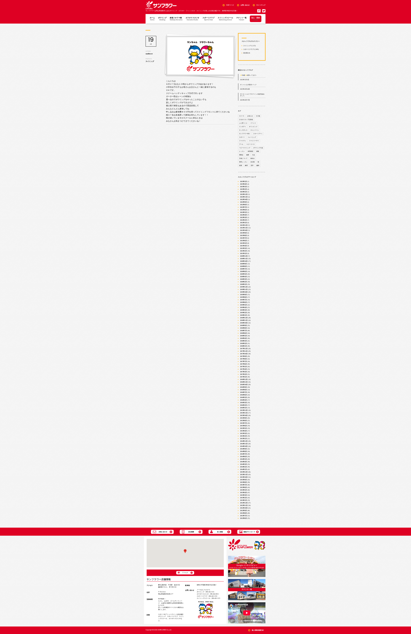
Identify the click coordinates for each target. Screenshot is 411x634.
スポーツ (242, 137)
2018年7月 (243, 330)
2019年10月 (244, 292)
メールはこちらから (203, 590)
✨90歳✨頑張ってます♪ (248, 75)
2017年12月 (244, 348)
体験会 (241, 155)
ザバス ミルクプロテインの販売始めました (252, 94)
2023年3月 (243, 186)
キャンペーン (254, 130)
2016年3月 (243, 402)
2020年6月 (243, 271)
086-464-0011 (208, 594)
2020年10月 (244, 261)
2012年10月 (244, 508)
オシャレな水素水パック (248, 84)
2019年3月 (243, 310)
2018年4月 (243, 338)
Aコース (241, 116)
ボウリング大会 (258, 148)
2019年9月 (243, 294)
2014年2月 (243, 467)
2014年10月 (244, 446)
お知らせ (250, 116)
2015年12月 (244, 410)
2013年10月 (244, 477)
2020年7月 (243, 269)
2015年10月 (244, 415)
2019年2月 (243, 312)
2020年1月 (243, 284)
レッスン (242, 151)
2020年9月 (243, 264)
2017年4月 (243, 369)
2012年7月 (243, 515)
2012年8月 (243, 513)
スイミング (247, 46)
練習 (246, 165)
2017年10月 (244, 354)
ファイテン (242, 140)
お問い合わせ (245, 5)
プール (241, 144)
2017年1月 (243, 377)
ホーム (152, 19)
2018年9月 (243, 325)
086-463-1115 (208, 598)
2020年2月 (243, 282)
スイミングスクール (225, 19)
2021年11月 (244, 228)
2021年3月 (243, 248)
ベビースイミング (244, 148)
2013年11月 (244, 474)
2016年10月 (244, 384)
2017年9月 (243, 356)
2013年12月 (244, 472)
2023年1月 (243, 192)
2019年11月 (244, 289)
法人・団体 (255, 18)
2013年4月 (243, 492)
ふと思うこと (243, 123)
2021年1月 (243, 253)
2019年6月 (243, 302)
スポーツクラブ (208, 19)
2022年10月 (244, 199)
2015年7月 (243, 423)
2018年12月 (244, 318)
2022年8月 (243, 204)
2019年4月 (243, 307)
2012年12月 (244, 503)
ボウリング (162, 19)
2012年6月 (243, 518)
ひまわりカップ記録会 (246, 119)
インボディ (242, 126)
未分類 (245, 53)
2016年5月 (243, 397)
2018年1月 (243, 346)
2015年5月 (243, 428)
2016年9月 (243, 387)
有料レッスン (243, 162)
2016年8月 (243, 390)
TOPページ (230, 5)
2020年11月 (244, 258)
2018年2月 (243, 343)
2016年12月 (244, 379)
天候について (243, 158)
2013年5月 (243, 490)
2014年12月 (244, 441)
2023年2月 (243, 189)
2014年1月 (243, 469)
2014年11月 (244, 444)
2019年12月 (244, 287)
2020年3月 (243, 279)
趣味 (257, 165)
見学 (252, 165)
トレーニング (252, 137)
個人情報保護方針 (258, 630)
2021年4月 (243, 246)
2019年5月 (243, 305)
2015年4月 (243, 431)
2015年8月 (243, 420)
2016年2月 (243, 405)
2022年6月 (243, 210)
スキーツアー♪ (257, 133)
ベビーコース (250, 144)
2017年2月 (243, 374)
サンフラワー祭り (244, 133)
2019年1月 (243, 315)
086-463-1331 (207, 596)
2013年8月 (243, 482)
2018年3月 (243, 341)
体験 (257, 151)
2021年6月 (243, 240)
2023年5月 (243, 181)
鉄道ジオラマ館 (176, 19)
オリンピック (253, 126)
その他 (258, 116)
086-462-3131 (205, 592)
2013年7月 (243, 485)
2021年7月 (243, 238)
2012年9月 (243, 510)
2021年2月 (243, 251)
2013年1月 (243, 500)
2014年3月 (243, 464)
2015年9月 (243, 418)
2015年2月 (243, 436)
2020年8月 (243, 266)
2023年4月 (243, 184)
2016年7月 (243, 392)
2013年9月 (243, 480)
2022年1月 (243, 222)
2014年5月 (243, 459)
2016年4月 (243, 400)
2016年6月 (243, 395)
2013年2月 (243, 498)
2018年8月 (243, 328)
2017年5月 (243, 366)
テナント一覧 (241, 19)
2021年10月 (244, 230)
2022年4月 (243, 215)
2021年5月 (243, 243)
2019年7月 (243, 300)
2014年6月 (243, 456)
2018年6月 (243, 333)
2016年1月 (243, 408)
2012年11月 (244, 505)
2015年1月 (243, 438)
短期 (240, 165)
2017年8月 (243, 359)
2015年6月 (243, 426)
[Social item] (259, 10)
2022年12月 (244, 194)
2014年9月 (243, 449)
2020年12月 (244, 256)
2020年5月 (243, 274)
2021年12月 (244, 225)
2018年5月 (243, 336)
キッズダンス (243, 130)
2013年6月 (243, 487)
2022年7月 (243, 207)
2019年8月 (243, 297)
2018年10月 (244, 323)
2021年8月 (243, 235)
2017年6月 (243, 364)
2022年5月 (243, 212)
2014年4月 (243, 462)
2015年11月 (244, 413)
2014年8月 (243, 451)
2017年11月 (244, 351)
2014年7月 (243, 454)
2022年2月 (243, 220)
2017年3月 (243, 372)
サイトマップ (260, 5)
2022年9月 (243, 202)
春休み (252, 158)
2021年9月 (243, 233)
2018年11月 (244, 320)
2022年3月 (243, 217)
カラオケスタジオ (192, 19)
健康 (247, 155)
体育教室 (250, 151)
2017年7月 (243, 361)
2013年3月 (243, 495)
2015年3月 (243, 433)
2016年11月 (244, 382)
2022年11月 (244, 197)
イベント (253, 123)
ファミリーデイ (254, 140)
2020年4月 (243, 276)
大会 (253, 155)
